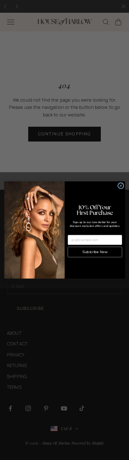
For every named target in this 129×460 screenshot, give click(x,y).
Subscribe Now (94, 252)
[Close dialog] (120, 185)
